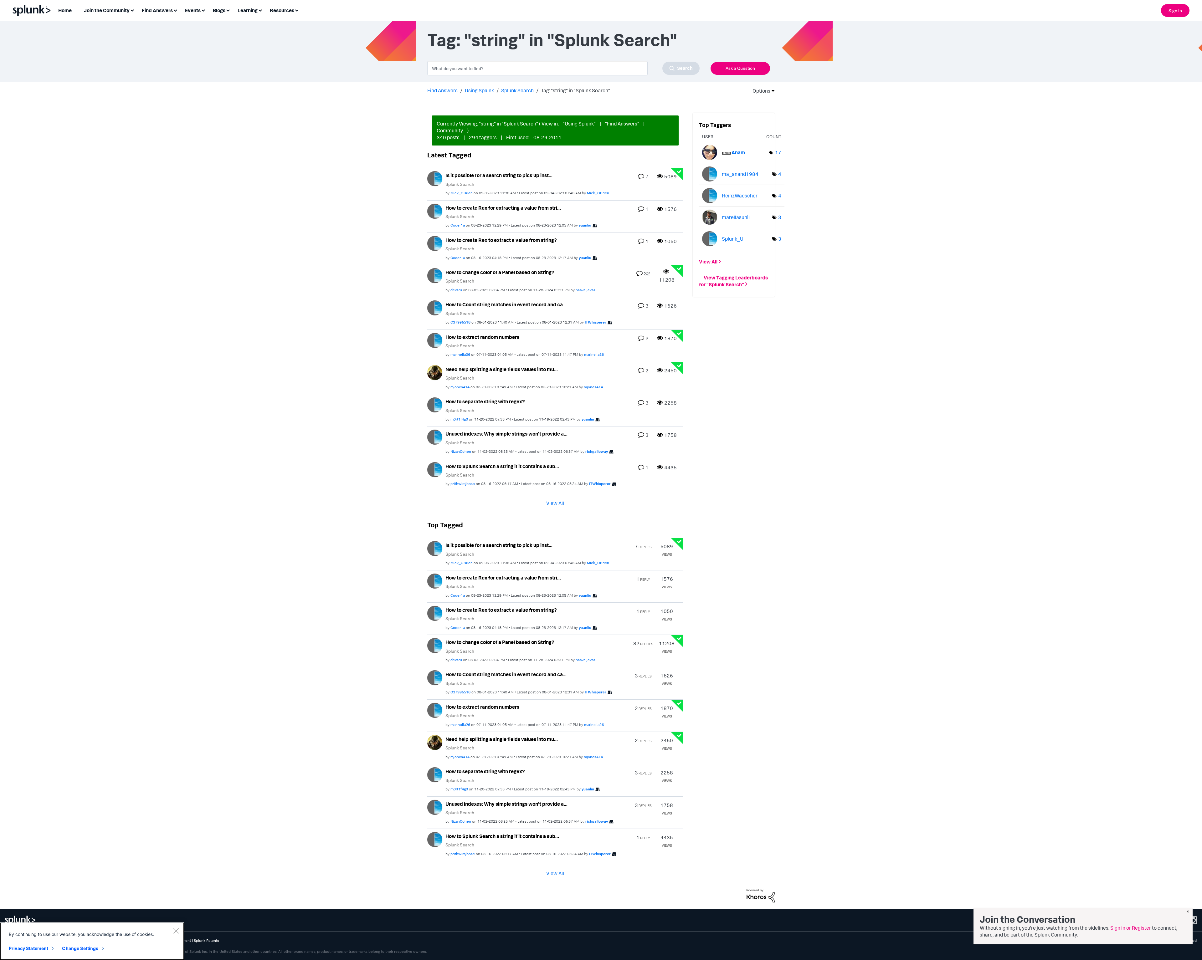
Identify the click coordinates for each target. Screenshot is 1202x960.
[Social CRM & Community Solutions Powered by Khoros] (761, 895)
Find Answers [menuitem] (157, 10)
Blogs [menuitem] (219, 10)
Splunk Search (517, 90)
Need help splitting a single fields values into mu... (501, 369)
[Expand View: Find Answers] (175, 10)
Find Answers (442, 90)
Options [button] (759, 91)
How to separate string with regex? (485, 401)
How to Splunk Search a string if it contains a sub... (502, 466)
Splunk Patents (206, 940)
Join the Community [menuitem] (107, 10)
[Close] (176, 930)
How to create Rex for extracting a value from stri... (503, 208)
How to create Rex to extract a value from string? (501, 240)
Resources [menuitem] (282, 10)
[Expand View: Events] (203, 10)
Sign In (1175, 10)
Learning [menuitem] (248, 10)
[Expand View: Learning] (260, 10)
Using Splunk (479, 90)
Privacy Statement (28, 948)
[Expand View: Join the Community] (132, 10)
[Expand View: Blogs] (228, 10)
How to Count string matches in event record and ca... (506, 304)
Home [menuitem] (65, 10)
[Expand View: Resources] (297, 10)
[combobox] (563, 68)
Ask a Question (740, 68)
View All (555, 503)
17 (778, 152)
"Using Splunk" (579, 123)
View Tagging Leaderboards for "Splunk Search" (733, 280)
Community (450, 130)
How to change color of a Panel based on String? (499, 272)
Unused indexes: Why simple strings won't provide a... (506, 434)
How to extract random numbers (482, 337)
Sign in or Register (1130, 928)
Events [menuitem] (193, 10)
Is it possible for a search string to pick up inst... (498, 175)
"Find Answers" (622, 123)
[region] (92, 941)
